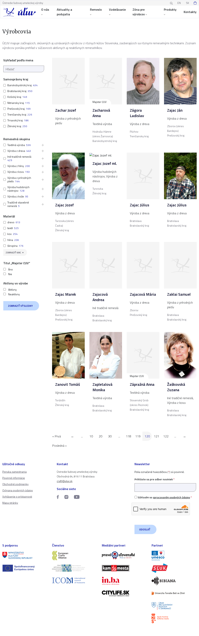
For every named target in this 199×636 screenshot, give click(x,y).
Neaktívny (14, 294)
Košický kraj (14, 97)
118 (128, 436)
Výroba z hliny (15, 166)
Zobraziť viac (13, 252)
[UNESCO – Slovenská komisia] (174, 555)
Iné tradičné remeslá (19, 157)
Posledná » (59, 445)
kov (9, 234)
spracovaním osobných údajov (171, 497)
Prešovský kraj (16, 109)
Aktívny (12, 289)
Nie (10, 274)
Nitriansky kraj (15, 103)
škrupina (12, 246)
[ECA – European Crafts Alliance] (74, 555)
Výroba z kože (15, 196)
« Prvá (56, 436)
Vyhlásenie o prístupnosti (17, 496)
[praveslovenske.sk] (124, 555)
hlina (10, 240)
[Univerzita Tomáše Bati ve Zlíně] (174, 593)
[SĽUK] (174, 568)
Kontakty (190, 12)
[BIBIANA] (174, 581)
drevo (10, 222)
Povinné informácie (13, 478)
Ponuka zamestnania (14, 472)
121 (156, 436)
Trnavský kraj (15, 120)
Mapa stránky (10, 503)
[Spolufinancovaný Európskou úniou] (24, 568)
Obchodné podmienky (15, 484)
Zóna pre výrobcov (139, 12)
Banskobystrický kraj (19, 85)
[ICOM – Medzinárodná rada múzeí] (74, 580)
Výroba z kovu (15, 172)
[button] (41, 145)
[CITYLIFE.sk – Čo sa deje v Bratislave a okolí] (124, 593)
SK (187, 3)
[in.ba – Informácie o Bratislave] (124, 581)
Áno (10, 269)
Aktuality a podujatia (64, 12)
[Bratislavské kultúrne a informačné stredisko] (174, 618)
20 (100, 436)
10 (91, 436)
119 (138, 436)
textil (10, 228)
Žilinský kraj (14, 126)
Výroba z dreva (16, 151)
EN (179, 3)
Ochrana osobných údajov (17, 490)
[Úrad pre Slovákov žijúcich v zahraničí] (174, 606)
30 (110, 436)
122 (165, 436)
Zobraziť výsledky (20, 306)
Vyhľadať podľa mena (18, 60)
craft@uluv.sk (64, 481)
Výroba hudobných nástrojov (18, 189)
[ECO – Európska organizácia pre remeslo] (74, 568)
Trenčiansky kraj (16, 114)
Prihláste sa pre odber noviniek (154, 479)
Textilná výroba (16, 145)
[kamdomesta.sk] (124, 568)
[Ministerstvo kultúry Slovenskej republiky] (24, 555)
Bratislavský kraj (16, 91)
